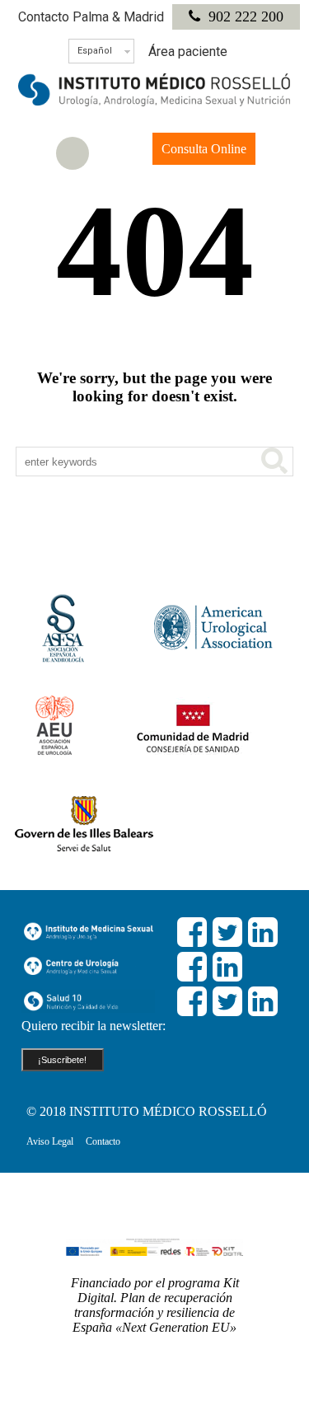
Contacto (103, 1141)
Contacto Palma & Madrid (91, 17)
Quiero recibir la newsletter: (93, 1026)
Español (94, 50)
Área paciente (187, 51)
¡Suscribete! (62, 1060)
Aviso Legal (49, 1141)
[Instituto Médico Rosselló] (155, 102)
